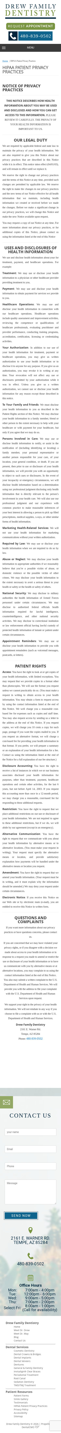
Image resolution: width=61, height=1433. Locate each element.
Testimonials (21, 1402)
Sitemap (18, 1416)
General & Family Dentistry (28, 1368)
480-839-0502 (36, 35)
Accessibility (20, 1412)
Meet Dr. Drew (22, 1330)
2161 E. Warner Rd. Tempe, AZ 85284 (30, 1240)
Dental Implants (22, 1357)
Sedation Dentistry (24, 1381)
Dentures (19, 1364)
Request (30, 26)
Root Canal (20, 1378)
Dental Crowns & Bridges (27, 1354)
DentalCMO (28, 1427)
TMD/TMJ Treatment (25, 1385)
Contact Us (20, 1340)
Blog (16, 1337)
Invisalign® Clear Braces (27, 1371)
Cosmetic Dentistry (24, 1350)
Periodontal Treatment (26, 1374)
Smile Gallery (21, 1399)
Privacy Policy (21, 1409)
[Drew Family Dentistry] (30, 11)
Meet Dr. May (21, 1333)
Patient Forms (21, 1395)
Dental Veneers (22, 1361)
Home (5, 61)
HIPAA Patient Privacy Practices (30, 1406)
